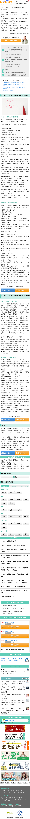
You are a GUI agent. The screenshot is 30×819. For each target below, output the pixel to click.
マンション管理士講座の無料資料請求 (15, 72)
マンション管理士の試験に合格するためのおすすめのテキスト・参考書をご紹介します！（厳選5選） (14, 581)
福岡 (4, 534)
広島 (11, 523)
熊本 (11, 534)
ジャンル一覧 (10, 790)
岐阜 (18, 510)
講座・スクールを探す (11, 40)
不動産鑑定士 (6, 611)
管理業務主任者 (18, 611)
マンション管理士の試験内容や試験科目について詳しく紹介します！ (14, 556)
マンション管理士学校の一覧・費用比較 (15, 75)
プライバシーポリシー (7, 799)
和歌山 (26, 516)
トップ (3, 790)
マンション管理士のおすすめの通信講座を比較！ (14, 586)
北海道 (4, 492)
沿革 (10, 805)
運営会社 (10, 800)
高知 (26, 523)
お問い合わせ (5, 797)
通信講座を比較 (5, 290)
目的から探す (5, 792)
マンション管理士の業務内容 (13, 64)
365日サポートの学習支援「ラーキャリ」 (12, 90)
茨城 (11, 503)
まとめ (6, 69)
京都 (11, 516)
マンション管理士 (19, 608)
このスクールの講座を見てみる (10, 627)
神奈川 (18, 499)
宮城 (18, 492)
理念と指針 (4, 805)
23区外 (11, 499)
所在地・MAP (17, 805)
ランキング (13, 792)
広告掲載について (20, 799)
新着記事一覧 (25, 678)
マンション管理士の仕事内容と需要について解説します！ (14, 591)
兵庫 (18, 516)
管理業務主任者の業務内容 (12, 67)
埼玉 (4, 503)
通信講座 (18, 790)
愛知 (4, 510)
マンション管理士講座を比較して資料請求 (12, 649)
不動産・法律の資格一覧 (7, 596)
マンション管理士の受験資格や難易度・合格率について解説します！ (14, 562)
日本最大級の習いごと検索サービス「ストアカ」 (14, 82)
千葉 (26, 499)
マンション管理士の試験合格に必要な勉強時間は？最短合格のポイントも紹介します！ (14, 568)
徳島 (18, 523)
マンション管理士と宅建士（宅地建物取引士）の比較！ (14, 575)
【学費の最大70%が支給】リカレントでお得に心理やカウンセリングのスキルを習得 (13, 683)
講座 (15, 477)
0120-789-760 (10, 720)
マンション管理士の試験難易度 (13, 54)
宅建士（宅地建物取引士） (10, 605)
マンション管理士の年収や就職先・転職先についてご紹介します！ (14, 550)
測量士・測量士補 (7, 613)
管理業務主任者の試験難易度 (13, 57)
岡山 (4, 523)
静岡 (11, 510)
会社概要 (3, 800)
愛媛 (4, 527)
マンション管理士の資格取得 (8, 541)
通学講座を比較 (20, 290)
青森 (11, 492)
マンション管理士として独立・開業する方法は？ (14, 545)
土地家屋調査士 (7, 608)
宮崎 (18, 534)
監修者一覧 (21, 792)
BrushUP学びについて (16, 797)
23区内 (4, 499)
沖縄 (26, 534)
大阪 (4, 516)
